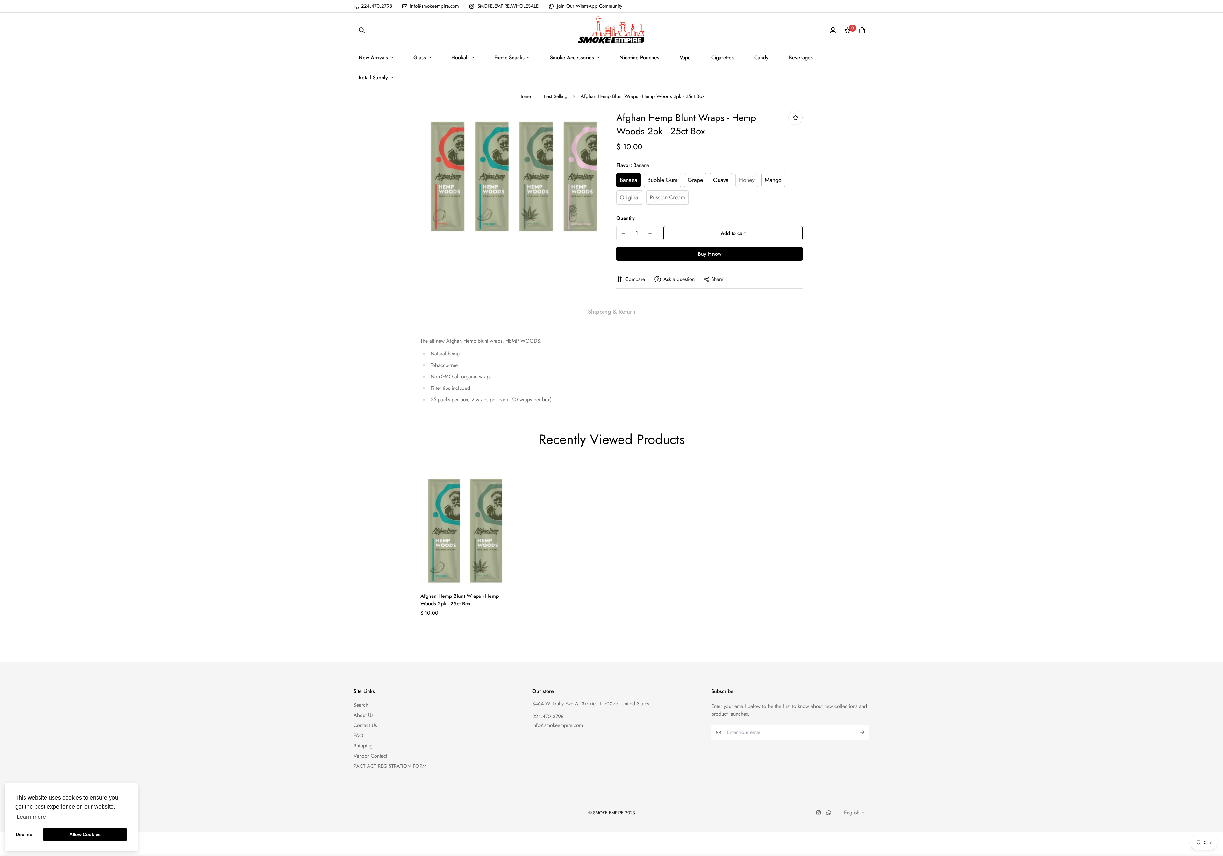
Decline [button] (24, 834)
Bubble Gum (662, 180)
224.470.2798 (548, 716)
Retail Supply (373, 77)
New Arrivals (373, 57)
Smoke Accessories (572, 57)
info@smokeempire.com (557, 725)
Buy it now (709, 254)
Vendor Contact (370, 756)
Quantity (625, 218)
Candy (761, 57)
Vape (685, 57)
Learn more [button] (31, 817)
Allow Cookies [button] (85, 834)
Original (630, 197)
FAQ (358, 735)
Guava (721, 180)
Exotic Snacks (509, 57)
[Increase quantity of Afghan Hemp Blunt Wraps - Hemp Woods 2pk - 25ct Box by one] (650, 233)
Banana (628, 180)
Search (361, 705)
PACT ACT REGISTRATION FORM (390, 766)
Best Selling (556, 96)
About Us (363, 715)
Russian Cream (667, 197)
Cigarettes (722, 57)
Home (525, 96)
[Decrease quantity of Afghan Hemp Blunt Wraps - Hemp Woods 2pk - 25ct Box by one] (623, 233)
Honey (747, 180)
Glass (419, 57)
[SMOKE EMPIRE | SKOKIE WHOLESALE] (611, 30)
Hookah (460, 57)
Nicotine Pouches (639, 57)
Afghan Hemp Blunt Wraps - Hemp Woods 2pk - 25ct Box (459, 599)
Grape (695, 180)
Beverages (801, 57)
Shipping (363, 745)
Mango (773, 180)
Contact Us (365, 725)
